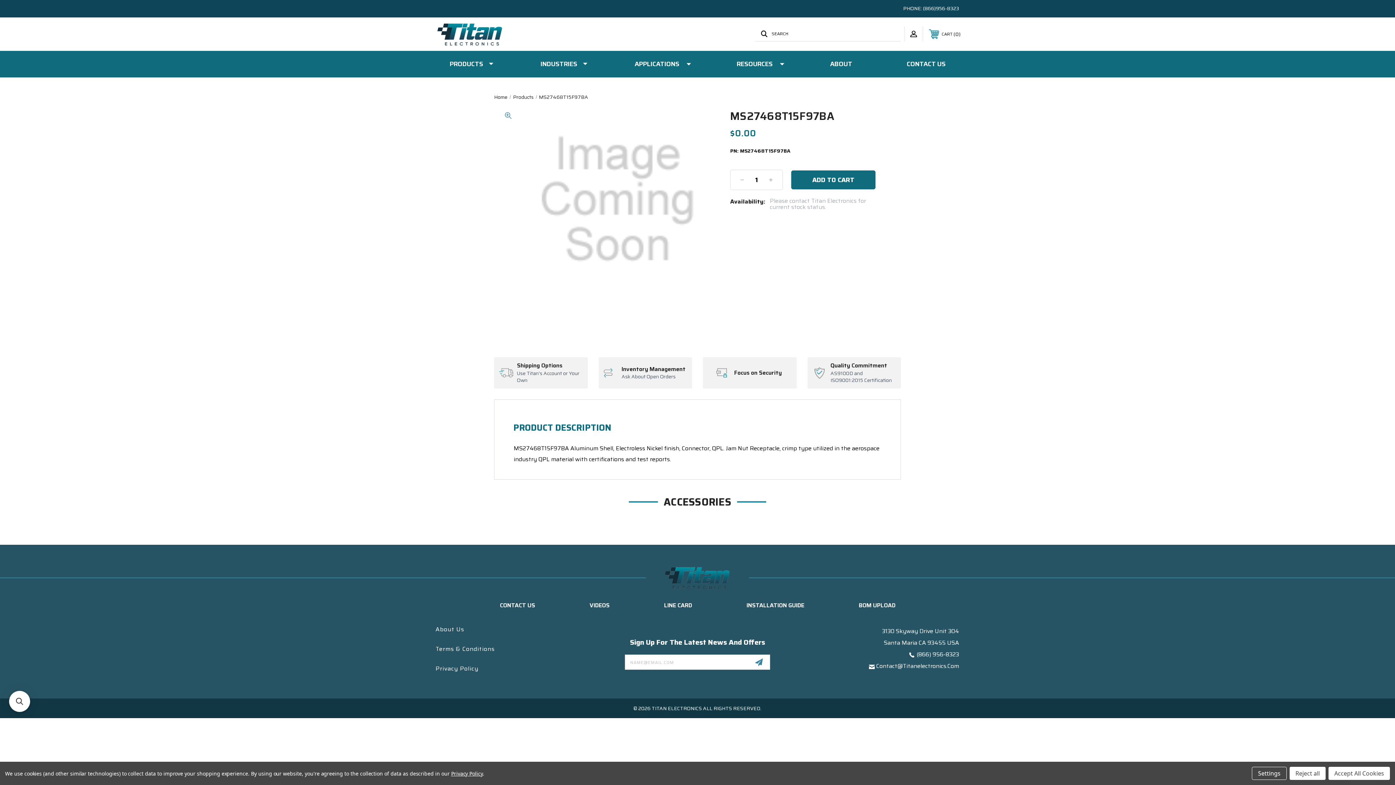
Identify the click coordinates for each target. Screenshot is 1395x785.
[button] (19, 701)
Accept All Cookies (1359, 773)
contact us (517, 605)
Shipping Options (539, 366)
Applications (657, 64)
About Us (450, 629)
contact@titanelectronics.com (917, 666)
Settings (1269, 773)
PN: (760, 151)
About (841, 64)
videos (600, 605)
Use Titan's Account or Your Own (548, 377)
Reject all (1307, 773)
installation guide (775, 605)
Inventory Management (654, 369)
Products (466, 64)
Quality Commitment (858, 366)
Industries (559, 64)
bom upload (877, 605)
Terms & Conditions (465, 648)
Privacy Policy (457, 668)
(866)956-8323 (941, 8)
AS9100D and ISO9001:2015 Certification (861, 377)
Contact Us (926, 64)
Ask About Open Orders (649, 377)
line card (678, 605)
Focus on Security (758, 373)
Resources (755, 64)
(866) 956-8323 (938, 654)
